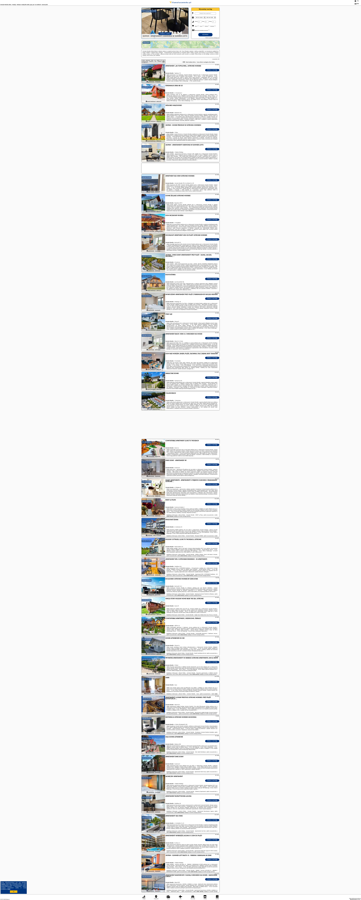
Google (3, 883)
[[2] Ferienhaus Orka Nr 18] (153, 93)
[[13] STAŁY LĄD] (153, 322)
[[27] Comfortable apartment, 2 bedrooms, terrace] (153, 626)
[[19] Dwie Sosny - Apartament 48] (153, 468)
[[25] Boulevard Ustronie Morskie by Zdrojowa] (153, 586)
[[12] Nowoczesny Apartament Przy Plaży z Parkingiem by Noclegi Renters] (153, 302)
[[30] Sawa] (153, 685)
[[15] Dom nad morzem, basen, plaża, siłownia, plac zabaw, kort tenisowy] (153, 361)
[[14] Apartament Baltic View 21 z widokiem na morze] (153, 341)
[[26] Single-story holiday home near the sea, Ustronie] (153, 606)
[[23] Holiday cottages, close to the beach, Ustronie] (153, 547)
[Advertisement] (180, 425)
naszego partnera (187, 516)
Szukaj (205, 35)
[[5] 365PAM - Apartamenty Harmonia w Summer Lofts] (153, 152)
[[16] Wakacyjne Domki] (153, 381)
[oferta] (147, 81)
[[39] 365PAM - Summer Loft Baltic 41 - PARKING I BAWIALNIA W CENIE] (153, 863)
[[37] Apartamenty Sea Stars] (153, 823)
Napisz (359, 899)
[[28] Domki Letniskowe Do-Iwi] (153, 646)
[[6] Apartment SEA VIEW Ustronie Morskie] (153, 183)
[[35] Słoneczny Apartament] (153, 784)
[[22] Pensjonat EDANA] (153, 527)
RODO (9, 889)
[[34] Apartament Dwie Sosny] (153, 764)
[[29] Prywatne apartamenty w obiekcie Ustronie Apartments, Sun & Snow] (153, 665)
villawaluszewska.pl (180, 3)
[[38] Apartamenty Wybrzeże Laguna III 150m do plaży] (153, 843)
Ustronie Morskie (146, 67)
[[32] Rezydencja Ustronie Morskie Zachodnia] (153, 725)
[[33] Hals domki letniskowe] (153, 744)
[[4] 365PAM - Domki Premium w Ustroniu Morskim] (153, 133)
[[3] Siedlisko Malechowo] (153, 113)
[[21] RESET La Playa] (153, 507)
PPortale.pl (7, 899)
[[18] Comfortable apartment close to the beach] (153, 448)
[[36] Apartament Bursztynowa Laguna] (153, 804)
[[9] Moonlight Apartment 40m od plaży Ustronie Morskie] (153, 243)
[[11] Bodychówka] (153, 282)
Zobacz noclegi (212, 70)
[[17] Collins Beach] (153, 401)
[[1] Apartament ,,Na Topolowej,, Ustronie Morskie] (153, 73)
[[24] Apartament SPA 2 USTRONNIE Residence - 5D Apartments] (153, 567)
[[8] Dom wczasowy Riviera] (153, 223)
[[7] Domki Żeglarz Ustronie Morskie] (153, 203)
